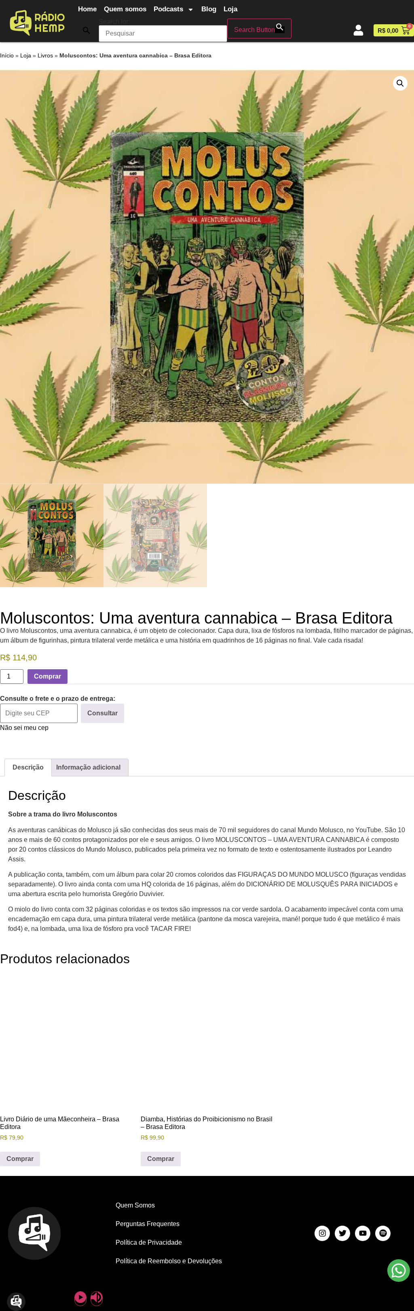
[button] (86, 30)
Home (87, 9)
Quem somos (125, 9)
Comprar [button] (20, 1158)
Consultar (102, 713)
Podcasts (168, 9)
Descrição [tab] (28, 767)
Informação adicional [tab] (88, 767)
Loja (230, 9)
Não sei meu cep (24, 727)
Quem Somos (135, 1205)
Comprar (47, 676)
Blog (208, 9)
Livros (45, 56)
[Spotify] (383, 1233)
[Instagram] (322, 1233)
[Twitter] (342, 1233)
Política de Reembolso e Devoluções (169, 1261)
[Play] (80, 1298)
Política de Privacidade (149, 1242)
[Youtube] (362, 1233)
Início (7, 56)
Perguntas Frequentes (148, 1223)
